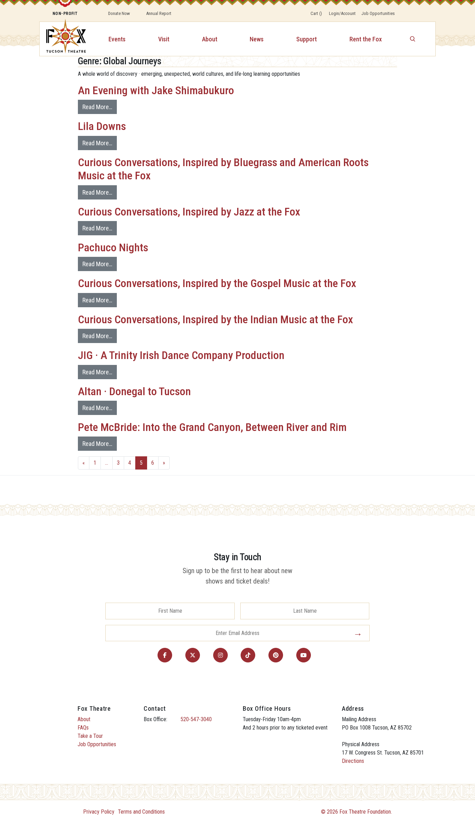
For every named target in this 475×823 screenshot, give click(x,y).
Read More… (97, 107)
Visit (163, 39)
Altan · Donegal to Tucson (134, 391)
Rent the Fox (365, 39)
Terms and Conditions (141, 811)
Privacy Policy (98, 811)
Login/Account (342, 13)
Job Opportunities (378, 13)
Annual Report (158, 13)
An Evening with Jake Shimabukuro (156, 90)
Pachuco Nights (113, 247)
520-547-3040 (196, 719)
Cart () (316, 13)
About (209, 39)
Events (117, 39)
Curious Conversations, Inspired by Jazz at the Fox (189, 211)
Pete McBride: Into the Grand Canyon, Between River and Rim (212, 427)
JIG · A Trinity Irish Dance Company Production (181, 355)
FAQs (83, 727)
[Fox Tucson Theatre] (62, 39)
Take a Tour (90, 736)
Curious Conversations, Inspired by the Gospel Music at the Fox (217, 283)
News (257, 39)
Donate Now (119, 13)
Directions (353, 761)
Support (306, 39)
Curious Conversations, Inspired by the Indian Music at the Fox (215, 319)
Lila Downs (102, 126)
